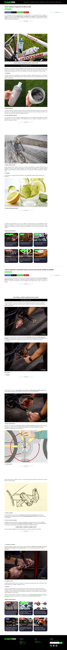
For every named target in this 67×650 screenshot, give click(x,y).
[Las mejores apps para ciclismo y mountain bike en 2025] (40, 240)
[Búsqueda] (61, 2)
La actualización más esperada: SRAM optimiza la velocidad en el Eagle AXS (26, 628)
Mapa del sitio (22, 641)
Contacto (21, 643)
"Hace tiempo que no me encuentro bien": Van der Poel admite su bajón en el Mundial (39, 628)
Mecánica (37, 2)
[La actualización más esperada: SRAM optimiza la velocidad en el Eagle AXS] (26, 625)
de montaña (7, 596)
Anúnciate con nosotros (23, 642)
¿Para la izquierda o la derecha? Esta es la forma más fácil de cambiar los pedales (11, 244)
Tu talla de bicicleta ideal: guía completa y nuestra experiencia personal (10, 260)
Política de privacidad (38, 642)
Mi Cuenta (59, 2)
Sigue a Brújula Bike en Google (26, 65)
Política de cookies (37, 641)
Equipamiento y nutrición (44, 2)
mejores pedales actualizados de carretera (37, 594)
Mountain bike (26, 2)
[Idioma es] (56, 2)
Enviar (61, 642)
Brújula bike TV (52, 2)
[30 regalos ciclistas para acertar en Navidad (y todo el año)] (26, 240)
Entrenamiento (32, 2)
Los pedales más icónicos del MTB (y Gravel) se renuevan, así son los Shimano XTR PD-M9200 (40, 612)
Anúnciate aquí (26, 210)
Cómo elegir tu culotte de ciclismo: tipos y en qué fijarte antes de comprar (26, 260)
